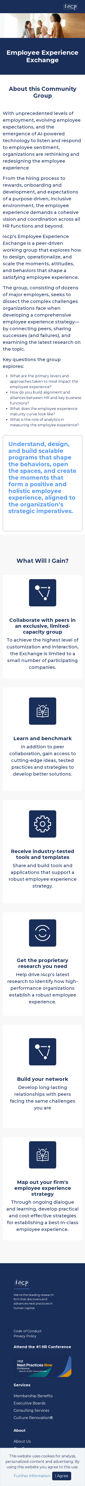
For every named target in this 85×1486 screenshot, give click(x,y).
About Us (22, 1441)
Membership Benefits (33, 1396)
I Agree (61, 1476)
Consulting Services (31, 1410)
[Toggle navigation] (7, 6)
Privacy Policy (25, 1336)
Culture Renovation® (33, 1418)
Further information (32, 1476)
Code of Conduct (27, 1331)
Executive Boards (29, 1403)
